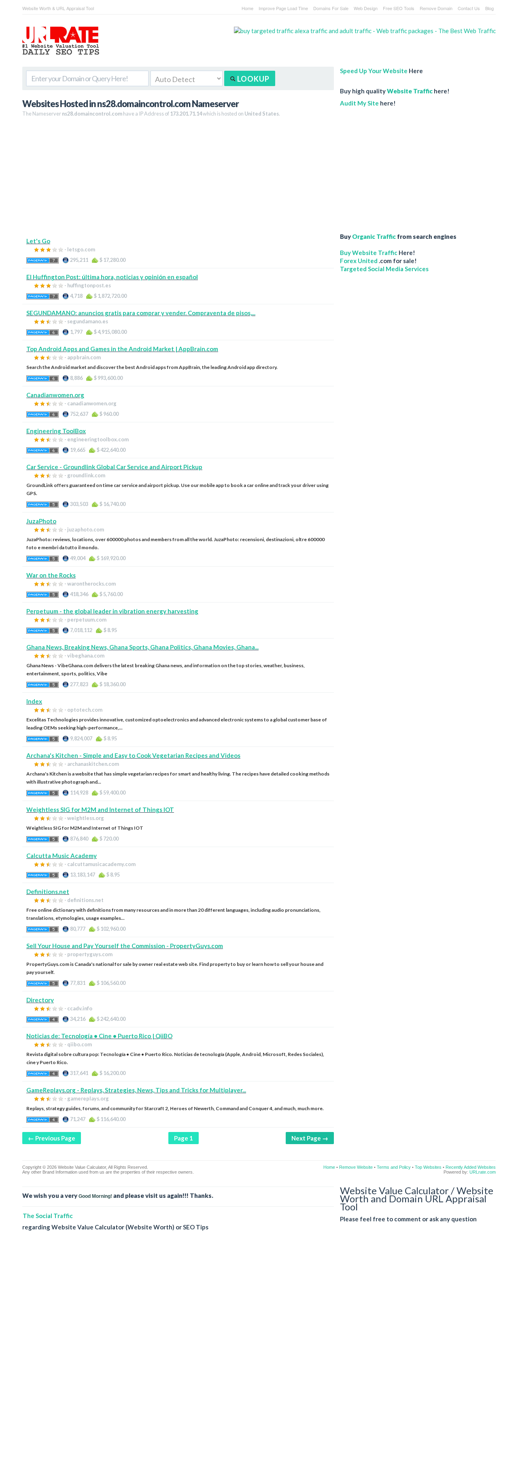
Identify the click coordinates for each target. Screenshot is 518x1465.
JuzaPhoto (41, 521)
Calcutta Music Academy (61, 855)
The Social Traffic (48, 1215)
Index (34, 701)
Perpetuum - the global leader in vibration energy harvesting (112, 611)
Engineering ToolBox (56, 430)
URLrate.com (482, 1172)
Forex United (359, 260)
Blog (489, 8)
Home (247, 8)
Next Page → (309, 1138)
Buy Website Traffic (368, 252)
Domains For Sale (330, 8)
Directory (40, 999)
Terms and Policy (394, 1167)
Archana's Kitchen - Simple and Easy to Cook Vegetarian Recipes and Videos (133, 755)
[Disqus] (259, 1354)
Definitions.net (47, 891)
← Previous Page (51, 1138)
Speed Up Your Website (374, 70)
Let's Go (38, 241)
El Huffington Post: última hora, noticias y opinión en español (112, 276)
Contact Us (469, 8)
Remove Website (356, 1167)
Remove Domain (436, 8)
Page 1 (183, 1138)
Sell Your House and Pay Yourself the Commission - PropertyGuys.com (124, 945)
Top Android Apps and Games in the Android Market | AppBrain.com (122, 348)
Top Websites (428, 1167)
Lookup (253, 78)
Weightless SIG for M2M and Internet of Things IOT (100, 809)
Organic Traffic (374, 236)
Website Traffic (410, 91)
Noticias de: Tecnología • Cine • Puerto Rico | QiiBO (99, 1035)
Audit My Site (359, 103)
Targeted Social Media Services (384, 268)
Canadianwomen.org (55, 394)
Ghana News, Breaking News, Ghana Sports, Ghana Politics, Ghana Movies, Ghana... (142, 647)
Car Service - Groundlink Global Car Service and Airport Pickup (114, 466)
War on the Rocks (51, 575)
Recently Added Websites (471, 1167)
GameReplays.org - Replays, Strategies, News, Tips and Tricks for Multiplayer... (136, 1090)
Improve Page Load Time (283, 8)
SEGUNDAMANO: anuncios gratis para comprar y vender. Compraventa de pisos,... (140, 312)
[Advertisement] (178, 180)
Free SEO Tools (398, 8)
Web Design (366, 8)
